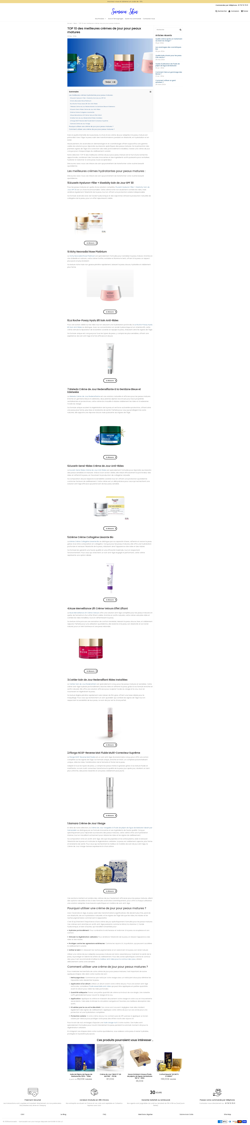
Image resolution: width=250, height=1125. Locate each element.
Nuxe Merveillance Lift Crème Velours (84, 613)
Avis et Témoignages (115, 19)
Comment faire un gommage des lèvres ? (168, 73)
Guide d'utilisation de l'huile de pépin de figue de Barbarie (167, 65)
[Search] (181, 29)
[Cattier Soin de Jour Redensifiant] (110, 726)
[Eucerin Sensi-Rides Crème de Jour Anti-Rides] (110, 533)
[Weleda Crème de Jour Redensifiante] (110, 461)
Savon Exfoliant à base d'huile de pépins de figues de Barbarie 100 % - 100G (139, 1076)
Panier (245, 11)
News (75, 23)
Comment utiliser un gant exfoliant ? (165, 81)
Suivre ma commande (133, 19)
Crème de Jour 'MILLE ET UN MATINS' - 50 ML (110, 1075)
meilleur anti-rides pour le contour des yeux (117, 959)
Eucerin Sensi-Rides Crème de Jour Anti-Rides (88, 470)
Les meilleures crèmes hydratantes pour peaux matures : (91, 95)
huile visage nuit (110, 1022)
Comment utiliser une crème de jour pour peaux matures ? (92, 129)
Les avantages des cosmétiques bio (168, 48)
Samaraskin (12, 1122)
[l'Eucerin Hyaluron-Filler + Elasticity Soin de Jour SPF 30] (90, 247)
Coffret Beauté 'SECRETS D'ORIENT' (169, 1075)
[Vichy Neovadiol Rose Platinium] (110, 316)
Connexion (235, 11)
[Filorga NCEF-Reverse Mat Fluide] (110, 796)
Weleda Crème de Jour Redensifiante (85, 396)
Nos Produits (99, 19)
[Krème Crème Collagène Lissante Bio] (110, 604)
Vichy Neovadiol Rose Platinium (82, 256)
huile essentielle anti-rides (100, 986)
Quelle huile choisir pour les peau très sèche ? (168, 56)
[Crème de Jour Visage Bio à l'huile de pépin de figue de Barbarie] (110, 872)
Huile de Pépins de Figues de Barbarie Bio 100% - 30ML (81, 1075)
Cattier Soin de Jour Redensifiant (83, 684)
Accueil (69, 23)
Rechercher (222, 11)
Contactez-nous (149, 19)
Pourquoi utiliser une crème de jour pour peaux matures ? (91, 126)
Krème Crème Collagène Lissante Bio (84, 541)
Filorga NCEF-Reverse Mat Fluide (82, 757)
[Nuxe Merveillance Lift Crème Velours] (90, 675)
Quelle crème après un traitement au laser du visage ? (168, 40)
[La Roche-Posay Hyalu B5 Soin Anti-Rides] (110, 385)
